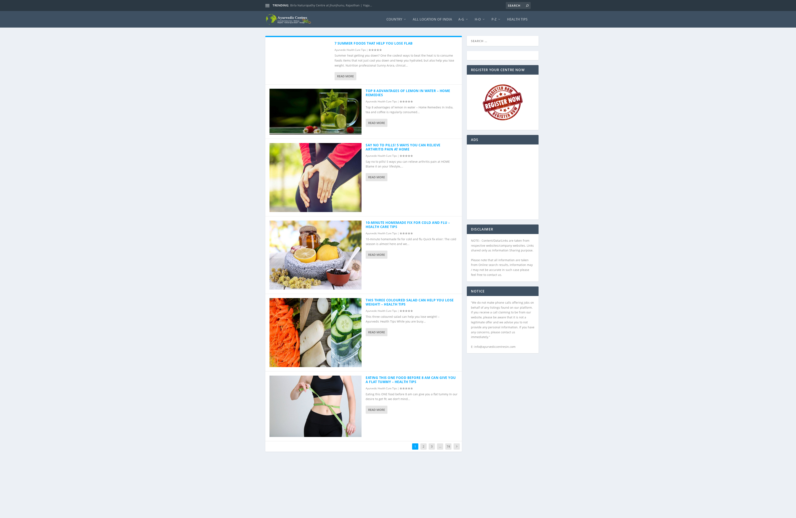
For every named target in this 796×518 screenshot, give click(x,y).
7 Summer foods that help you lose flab (374, 43)
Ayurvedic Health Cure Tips (350, 50)
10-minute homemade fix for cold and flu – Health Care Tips (408, 224)
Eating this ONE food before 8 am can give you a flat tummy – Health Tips (411, 379)
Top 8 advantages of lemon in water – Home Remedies (408, 93)
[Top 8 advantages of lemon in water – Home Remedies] (315, 112)
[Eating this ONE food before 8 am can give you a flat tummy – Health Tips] (315, 406)
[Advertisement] (502, 184)
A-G (461, 20)
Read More (345, 76)
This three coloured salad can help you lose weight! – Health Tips (410, 302)
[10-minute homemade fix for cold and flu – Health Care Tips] (315, 255)
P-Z (493, 20)
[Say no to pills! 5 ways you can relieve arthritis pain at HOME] (315, 177)
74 (448, 446)
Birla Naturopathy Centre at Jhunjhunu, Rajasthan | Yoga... (331, 5)
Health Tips (517, 20)
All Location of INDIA (432, 20)
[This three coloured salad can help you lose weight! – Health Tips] (315, 332)
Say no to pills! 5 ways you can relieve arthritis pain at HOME (403, 147)
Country (394, 20)
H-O (478, 20)
